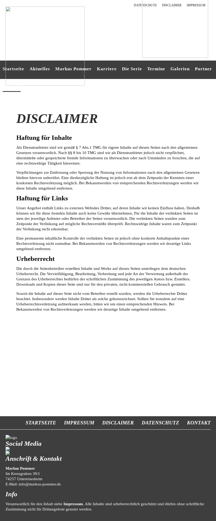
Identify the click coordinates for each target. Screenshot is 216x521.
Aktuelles (40, 68)
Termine (156, 68)
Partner (203, 68)
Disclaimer (118, 422)
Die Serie (132, 68)
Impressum (79, 422)
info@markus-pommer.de (40, 484)
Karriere (107, 68)
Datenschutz (160, 422)
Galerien (180, 68)
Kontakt (199, 422)
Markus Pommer (73, 68)
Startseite (13, 68)
